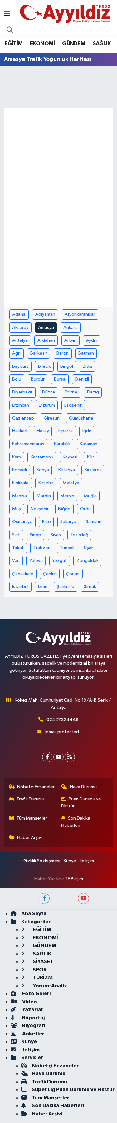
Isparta (65, 431)
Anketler (32, 1033)
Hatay (43, 431)
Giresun (52, 418)
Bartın (62, 353)
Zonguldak (87, 560)
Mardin (44, 496)
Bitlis (87, 366)
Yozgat (59, 560)
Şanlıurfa (65, 586)
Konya (43, 470)
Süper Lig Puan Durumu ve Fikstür (73, 1089)
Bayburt (20, 366)
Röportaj (33, 1017)
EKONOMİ (42, 43)
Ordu (85, 508)
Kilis (91, 457)
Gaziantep (23, 418)
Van (16, 560)
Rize (46, 521)
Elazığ (93, 392)
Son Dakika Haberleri (75, 821)
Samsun (93, 521)
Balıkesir (38, 353)
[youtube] (83, 898)
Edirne (71, 392)
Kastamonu (42, 457)
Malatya (71, 482)
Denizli (82, 379)
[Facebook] (47, 757)
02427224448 (62, 719)
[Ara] (10, 30)
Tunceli (67, 547)
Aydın (91, 340)
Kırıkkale (20, 482)
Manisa (19, 496)
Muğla (90, 496)
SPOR (39, 969)
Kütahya (66, 470)
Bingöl (66, 366)
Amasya (46, 327)
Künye (70, 860)
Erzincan (20, 405)
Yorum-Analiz (49, 985)
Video (29, 1001)
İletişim (87, 860)
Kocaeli (19, 470)
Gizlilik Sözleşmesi (41, 860)
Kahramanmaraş (28, 443)
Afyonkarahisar (80, 314)
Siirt (16, 534)
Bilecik (44, 366)
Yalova (36, 560)
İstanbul (20, 586)
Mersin (67, 496)
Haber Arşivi (29, 837)
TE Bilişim (74, 878)
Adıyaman (45, 314)
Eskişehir (73, 405)
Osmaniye (22, 521)
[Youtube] (58, 757)
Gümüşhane (81, 418)
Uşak (89, 547)
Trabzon (42, 547)
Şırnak (90, 586)
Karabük (62, 443)
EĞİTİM (13, 43)
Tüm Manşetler (32, 818)
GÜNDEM (73, 43)
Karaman (88, 443)
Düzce (48, 392)
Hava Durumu (83, 786)
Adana (19, 314)
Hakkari (19, 431)
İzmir (42, 586)
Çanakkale (22, 573)
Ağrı (16, 353)
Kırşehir (45, 482)
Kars (16, 457)
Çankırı (50, 573)
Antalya (20, 340)
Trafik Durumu (30, 799)
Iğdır (86, 431)
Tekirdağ (79, 534)
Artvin (70, 340)
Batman (86, 353)
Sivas (56, 534)
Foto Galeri (36, 993)
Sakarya (68, 521)
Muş (16, 508)
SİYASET (43, 961)
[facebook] (44, 898)
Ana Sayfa (33, 913)
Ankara (70, 327)
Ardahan (46, 340)
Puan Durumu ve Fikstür (81, 802)
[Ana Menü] (7, 14)
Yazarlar (32, 1009)
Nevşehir (40, 508)
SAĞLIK (101, 43)
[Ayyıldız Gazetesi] (65, 13)
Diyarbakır (22, 392)
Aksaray (20, 327)
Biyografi (33, 1025)
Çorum (73, 573)
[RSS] (70, 757)
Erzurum (47, 405)
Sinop (35, 534)
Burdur (38, 379)
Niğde (64, 508)
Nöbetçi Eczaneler (36, 786)
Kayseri (70, 457)
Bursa (60, 379)
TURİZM (42, 977)
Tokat (18, 547)
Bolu (16, 379)
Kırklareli (93, 470)
